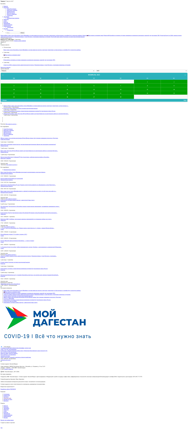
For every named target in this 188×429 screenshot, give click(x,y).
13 (94, 89)
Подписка (6, 396)
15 (147, 89)
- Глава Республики (11, 8)
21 (120, 93)
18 (40, 93)
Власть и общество (8, 134)
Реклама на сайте (8, 399)
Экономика (6, 16)
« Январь (4, 100)
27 (94, 97)
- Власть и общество (11, 14)
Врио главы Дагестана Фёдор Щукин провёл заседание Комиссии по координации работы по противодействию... (40, 113)
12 (67, 89)
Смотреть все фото (5, 356)
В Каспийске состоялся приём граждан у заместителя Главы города (20, 302)
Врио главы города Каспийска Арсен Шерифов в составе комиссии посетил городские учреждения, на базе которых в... (38, 105)
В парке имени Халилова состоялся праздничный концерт (70, 36)
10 (14, 89)
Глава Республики (8, 129)
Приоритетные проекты (10, 169)
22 (147, 93)
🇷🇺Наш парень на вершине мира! (95, 35)
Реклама (6, 28)
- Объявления (9, 30)
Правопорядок (7, 26)
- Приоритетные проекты (12, 18)
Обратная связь (7, 398)
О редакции (6, 394)
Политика (6, 7)
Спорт (5, 20)
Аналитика (6, 135)
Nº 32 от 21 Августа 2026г (10, 301)
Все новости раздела (11, 124)
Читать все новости (5, 67)
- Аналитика (9, 15)
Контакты (6, 400)
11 (40, 89)
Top (1, 427)
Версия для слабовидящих (7, 420)
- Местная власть (10, 12)
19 (67, 93)
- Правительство (10, 11)
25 (40, 97)
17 (14, 93)
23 (174, 93)
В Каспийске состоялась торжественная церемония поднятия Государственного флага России (31, 111)
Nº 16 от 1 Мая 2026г (9, 298)
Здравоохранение (8, 24)
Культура (6, 22)
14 (120, 89)
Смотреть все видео (6, 360)
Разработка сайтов (5, 389)
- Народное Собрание (11, 10)
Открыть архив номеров (20, 40)
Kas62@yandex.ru (8, 369)
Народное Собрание (9, 130)
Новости (6, 6)
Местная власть (7, 133)
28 (120, 97)
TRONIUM (13, 389)
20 (94, 93)
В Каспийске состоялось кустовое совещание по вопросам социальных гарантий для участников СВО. (134, 35)
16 (174, 89)
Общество (6, 19)
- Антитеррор (9, 27)
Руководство (7, 395)
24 (14, 97)
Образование (7, 23)
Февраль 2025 (94, 75)
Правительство (7, 113)
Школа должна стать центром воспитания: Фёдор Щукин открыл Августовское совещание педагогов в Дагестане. (32, 297)
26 (67, 97)
